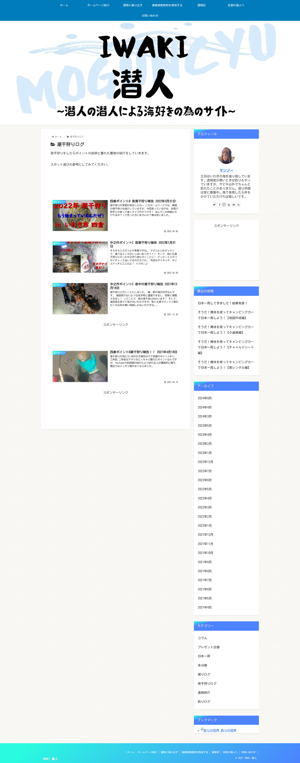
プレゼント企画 (209, 647)
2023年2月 (205, 443)
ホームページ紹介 (147, 752)
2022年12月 (205, 461)
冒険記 (215, 752)
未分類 (202, 665)
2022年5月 (205, 489)
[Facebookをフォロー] (219, 204)
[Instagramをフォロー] (224, 204)
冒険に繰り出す (169, 752)
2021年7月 (205, 580)
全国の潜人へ (230, 752)
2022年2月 (205, 516)
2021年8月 (205, 571)
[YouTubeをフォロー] (229, 204)
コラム (202, 638)
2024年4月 (205, 407)
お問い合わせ (248, 752)
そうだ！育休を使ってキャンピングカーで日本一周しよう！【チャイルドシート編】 (226, 347)
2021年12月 (205, 534)
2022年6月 (205, 480)
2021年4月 (205, 607)
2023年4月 (205, 434)
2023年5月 (205, 425)
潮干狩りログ (207, 683)
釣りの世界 (227, 730)
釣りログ (204, 701)
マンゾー (226, 170)
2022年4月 (205, 498)
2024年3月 (205, 416)
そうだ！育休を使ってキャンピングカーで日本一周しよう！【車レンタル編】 (226, 364)
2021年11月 (205, 543)
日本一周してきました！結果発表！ (223, 303)
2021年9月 (205, 562)
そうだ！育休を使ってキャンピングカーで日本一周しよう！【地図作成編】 (226, 315)
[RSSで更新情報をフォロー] (238, 204)
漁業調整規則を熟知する (195, 752)
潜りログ (204, 674)
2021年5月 (205, 598)
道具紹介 (204, 692)
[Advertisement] (116, 184)
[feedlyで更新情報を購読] (234, 204)
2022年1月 (205, 525)
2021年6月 (205, 589)
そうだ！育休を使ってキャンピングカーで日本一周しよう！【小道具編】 (226, 329)
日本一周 (204, 656)
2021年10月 (205, 552)
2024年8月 (205, 398)
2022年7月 (205, 471)
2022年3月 (205, 507)
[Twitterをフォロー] (214, 204)
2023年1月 (205, 452)
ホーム (130, 752)
